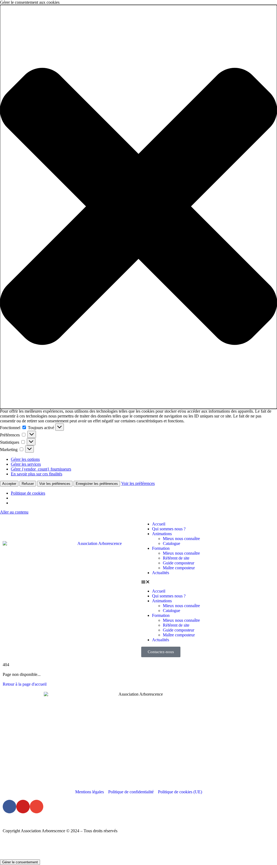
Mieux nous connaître (181, 538)
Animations (162, 533)
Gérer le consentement (20, 862)
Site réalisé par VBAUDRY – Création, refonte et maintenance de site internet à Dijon (76, 849)
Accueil (158, 524)
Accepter (9, 484)
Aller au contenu (14, 512)
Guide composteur (178, 563)
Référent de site (176, 558)
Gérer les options (25, 459)
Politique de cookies (28, 493)
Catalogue (171, 543)
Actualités (160, 572)
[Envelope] (36, 806)
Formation (161, 548)
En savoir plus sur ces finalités (36, 474)
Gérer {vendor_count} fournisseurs (41, 469)
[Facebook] (9, 806)
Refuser (28, 484)
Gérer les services (26, 464)
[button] (138, 207)
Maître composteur (179, 567)
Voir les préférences (54, 484)
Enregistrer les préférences (97, 484)
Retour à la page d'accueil (25, 684)
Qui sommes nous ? (169, 529)
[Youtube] (23, 806)
